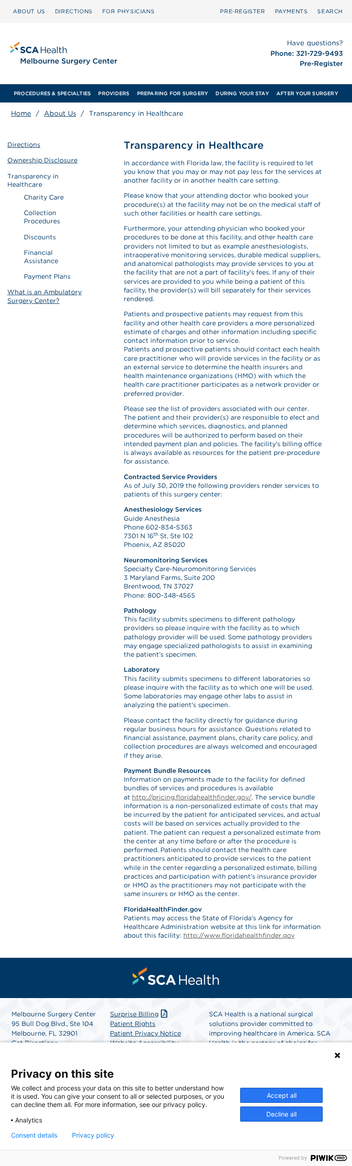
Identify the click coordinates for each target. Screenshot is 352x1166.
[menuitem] (29, 11)
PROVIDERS (113, 93)
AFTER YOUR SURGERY (307, 93)
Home (21, 113)
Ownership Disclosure (42, 160)
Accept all (282, 1095)
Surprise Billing (134, 1014)
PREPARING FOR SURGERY (173, 93)
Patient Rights (132, 1023)
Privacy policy (93, 1135)
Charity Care (44, 197)
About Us (60, 113)
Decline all (281, 1114)
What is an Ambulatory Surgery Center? (44, 296)
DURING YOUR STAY (242, 93)
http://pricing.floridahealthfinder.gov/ (192, 797)
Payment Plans (47, 276)
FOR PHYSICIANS (128, 11)
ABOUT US (29, 11)
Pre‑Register (242, 11)
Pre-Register (321, 63)
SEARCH (330, 11)
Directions (23, 144)
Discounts (40, 237)
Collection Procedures (42, 217)
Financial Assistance (41, 257)
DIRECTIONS (74, 11)
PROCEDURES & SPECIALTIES (52, 93)
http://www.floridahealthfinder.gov (239, 935)
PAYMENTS (291, 11)
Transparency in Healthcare (33, 180)
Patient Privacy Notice (145, 1033)
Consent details (34, 1135)
